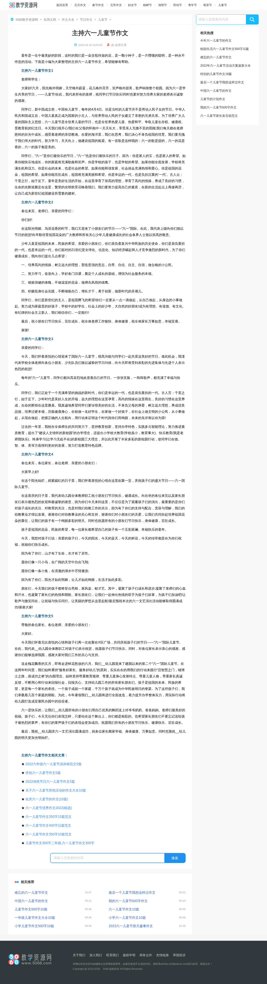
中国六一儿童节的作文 (216, 90)
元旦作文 (80, 5)
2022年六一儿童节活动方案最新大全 (225, 65)
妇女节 (132, 5)
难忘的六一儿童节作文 (216, 57)
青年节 (192, 5)
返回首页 (62, 5)
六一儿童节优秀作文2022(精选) (48, 808)
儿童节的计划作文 (212, 99)
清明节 (162, 5)
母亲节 (207, 5)
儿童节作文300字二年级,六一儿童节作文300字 (59, 843)
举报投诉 (179, 955)
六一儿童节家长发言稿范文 (219, 115)
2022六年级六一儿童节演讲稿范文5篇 (53, 764)
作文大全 (68, 19)
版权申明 (129, 955)
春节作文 (98, 5)
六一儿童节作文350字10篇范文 (48, 834)
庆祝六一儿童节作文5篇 (43, 773)
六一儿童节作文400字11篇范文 (48, 825)
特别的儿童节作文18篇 (216, 74)
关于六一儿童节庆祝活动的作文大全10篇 (55, 790)
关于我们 (79, 955)
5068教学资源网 (27, 19)
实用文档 (50, 19)
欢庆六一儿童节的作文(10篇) (46, 799)
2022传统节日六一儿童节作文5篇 (50, 781)
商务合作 (146, 955)
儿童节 (222, 5)
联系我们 (112, 955)
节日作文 (86, 19)
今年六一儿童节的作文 (216, 40)
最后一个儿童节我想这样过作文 (222, 82)
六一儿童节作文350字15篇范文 (48, 816)
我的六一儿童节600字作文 (218, 107)
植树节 (147, 5)
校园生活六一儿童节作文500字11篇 (224, 49)
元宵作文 (116, 5)
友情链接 (162, 955)
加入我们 (95, 955)
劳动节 (177, 5)
